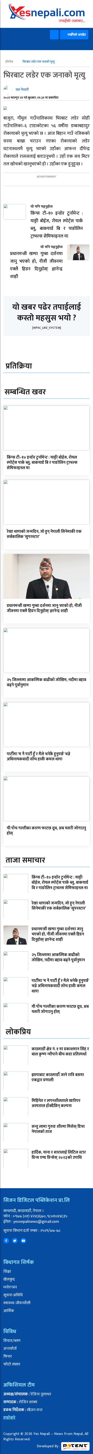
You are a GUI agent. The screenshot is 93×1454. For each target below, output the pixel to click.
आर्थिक (8, 1310)
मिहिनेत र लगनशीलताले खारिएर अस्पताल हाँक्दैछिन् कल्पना (56, 1103)
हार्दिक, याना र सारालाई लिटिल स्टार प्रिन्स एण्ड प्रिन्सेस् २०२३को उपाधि (59, 1155)
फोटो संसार (11, 1364)
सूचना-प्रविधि (13, 1295)
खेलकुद (9, 1279)
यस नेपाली (22, 90)
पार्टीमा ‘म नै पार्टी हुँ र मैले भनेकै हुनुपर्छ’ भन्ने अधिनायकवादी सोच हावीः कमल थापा (38, 757)
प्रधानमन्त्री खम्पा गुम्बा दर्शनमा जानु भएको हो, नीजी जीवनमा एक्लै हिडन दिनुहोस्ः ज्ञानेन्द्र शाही (44, 608)
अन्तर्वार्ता (10, 1348)
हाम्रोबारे (9, 1417)
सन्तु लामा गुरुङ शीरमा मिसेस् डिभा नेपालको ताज (58, 1129)
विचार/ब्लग (11, 1340)
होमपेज (9, 61)
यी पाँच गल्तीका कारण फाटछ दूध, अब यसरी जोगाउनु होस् (46, 831)
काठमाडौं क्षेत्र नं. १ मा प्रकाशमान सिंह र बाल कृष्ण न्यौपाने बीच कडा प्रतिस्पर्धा (60, 1052)
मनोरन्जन (10, 1287)
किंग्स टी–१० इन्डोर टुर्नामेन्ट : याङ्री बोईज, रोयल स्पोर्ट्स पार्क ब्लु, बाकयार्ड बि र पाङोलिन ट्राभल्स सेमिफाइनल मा (42, 462)
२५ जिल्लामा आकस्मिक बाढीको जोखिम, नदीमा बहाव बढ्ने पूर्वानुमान (46, 682)
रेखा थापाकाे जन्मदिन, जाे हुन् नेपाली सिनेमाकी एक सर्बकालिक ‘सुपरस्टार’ (44, 534)
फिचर (7, 1356)
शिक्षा (7, 1271)
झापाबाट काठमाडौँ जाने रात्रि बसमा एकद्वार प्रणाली (58, 1077)
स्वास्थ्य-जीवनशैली (16, 1303)
